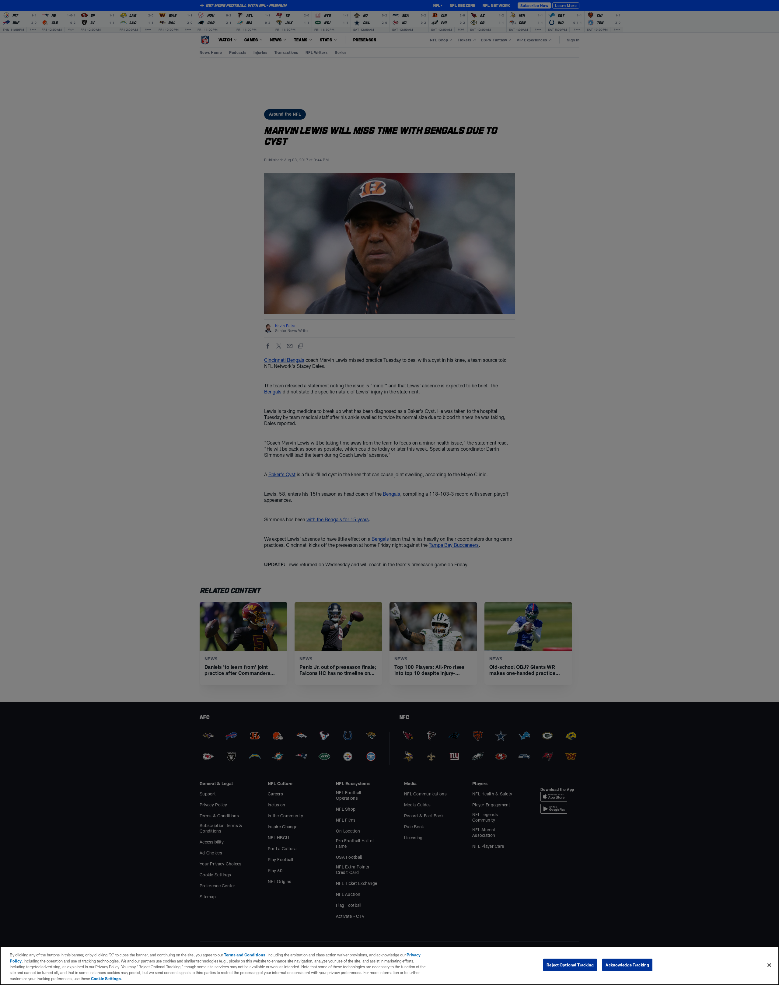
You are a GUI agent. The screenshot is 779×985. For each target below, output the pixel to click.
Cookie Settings (106, 978)
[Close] (769, 965)
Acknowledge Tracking (627, 964)
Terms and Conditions (244, 954)
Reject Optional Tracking (570, 964)
